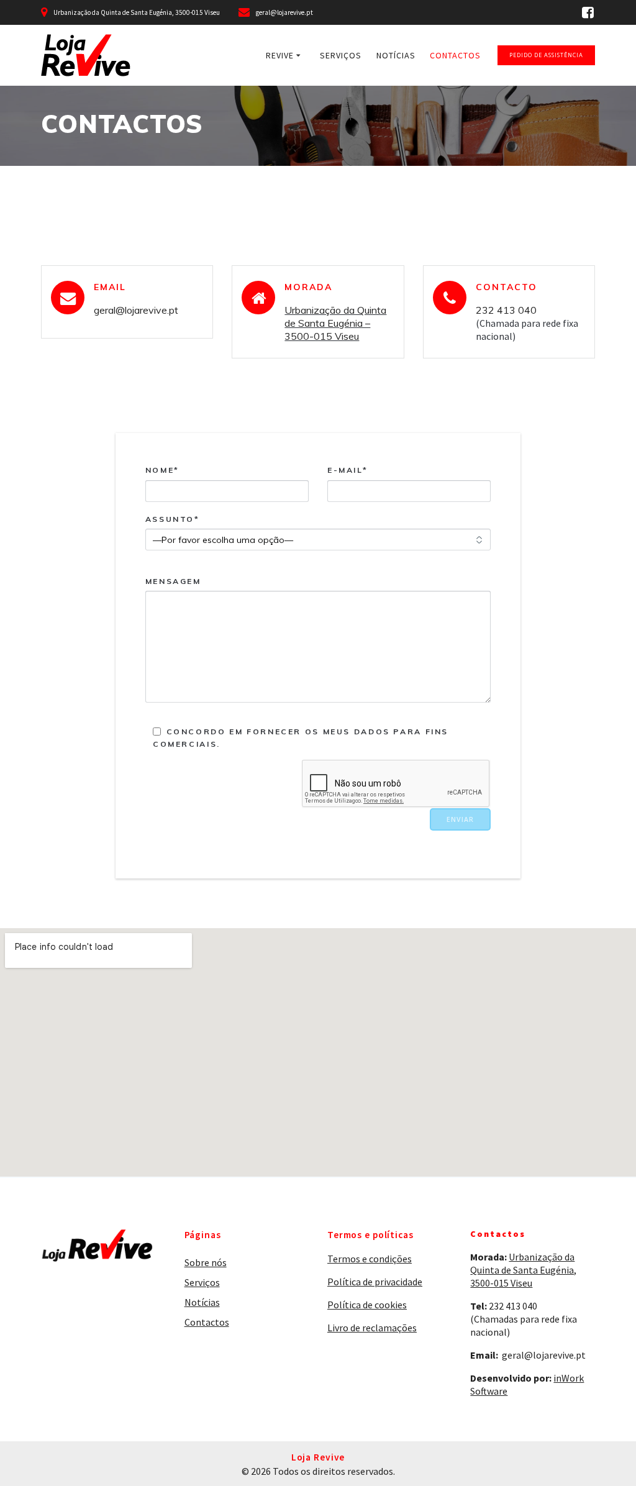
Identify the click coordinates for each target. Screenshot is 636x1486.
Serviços (340, 55)
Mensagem (173, 581)
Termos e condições (369, 1258)
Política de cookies (367, 1304)
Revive (280, 55)
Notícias (396, 55)
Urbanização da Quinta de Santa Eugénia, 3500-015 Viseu (523, 1270)
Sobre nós (205, 1262)
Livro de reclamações (372, 1327)
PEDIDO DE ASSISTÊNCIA (546, 55)
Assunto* (172, 519)
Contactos (455, 55)
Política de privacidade (374, 1281)
